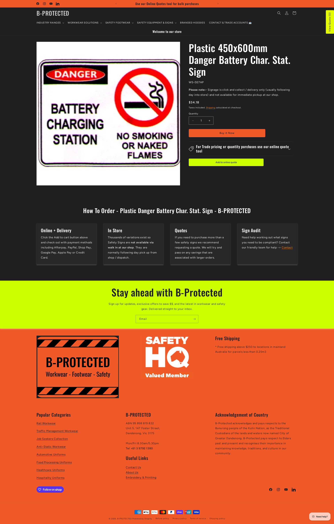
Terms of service (198, 518)
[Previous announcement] (116, 3)
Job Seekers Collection (52, 439)
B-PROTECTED (124, 519)
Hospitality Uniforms (51, 478)
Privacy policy (180, 518)
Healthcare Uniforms (51, 470)
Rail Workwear (46, 423)
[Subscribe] (194, 319)
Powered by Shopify (142, 519)
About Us (132, 472)
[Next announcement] (218, 3)
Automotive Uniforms (51, 454)
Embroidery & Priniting (141, 477)
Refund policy (162, 518)
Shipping (210, 107)
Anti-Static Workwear (51, 446)
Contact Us (133, 467)
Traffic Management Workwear (57, 431)
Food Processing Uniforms (54, 462)
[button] (50, 22)
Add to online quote (226, 162)
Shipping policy (217, 518)
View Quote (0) (329, 22)
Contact (287, 247)
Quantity (193, 113)
